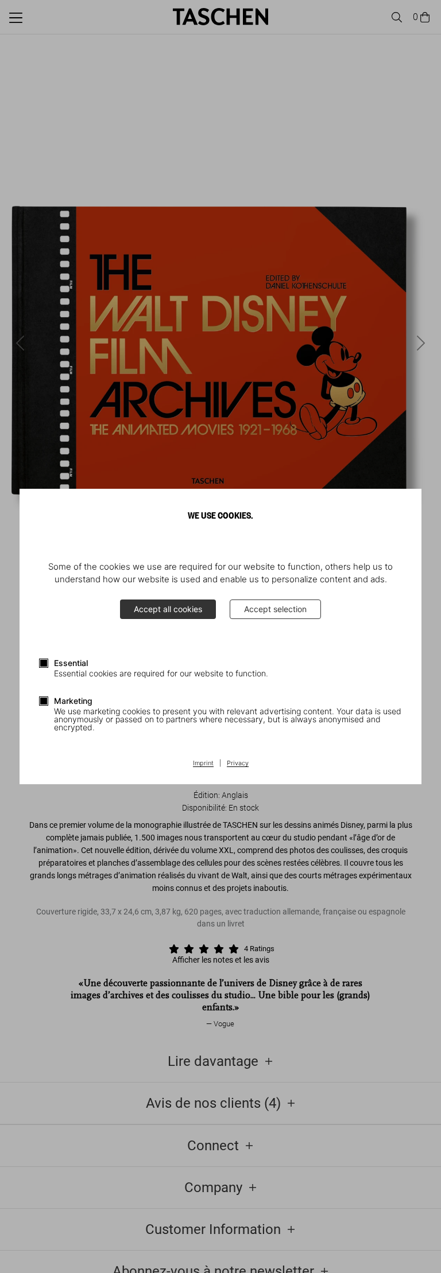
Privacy (238, 763)
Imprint (203, 763)
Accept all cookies (168, 609)
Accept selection (275, 609)
